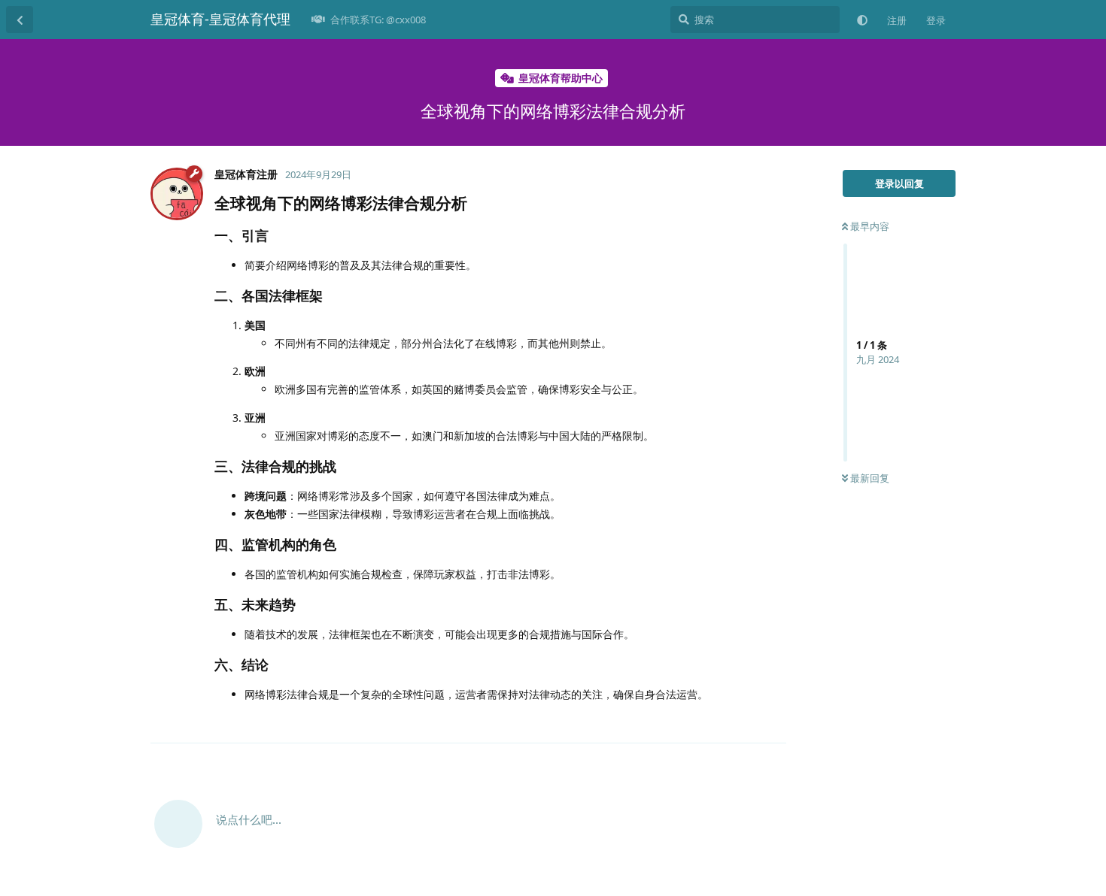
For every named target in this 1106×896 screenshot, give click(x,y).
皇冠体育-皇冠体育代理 (220, 19)
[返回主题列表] (19, 19)
